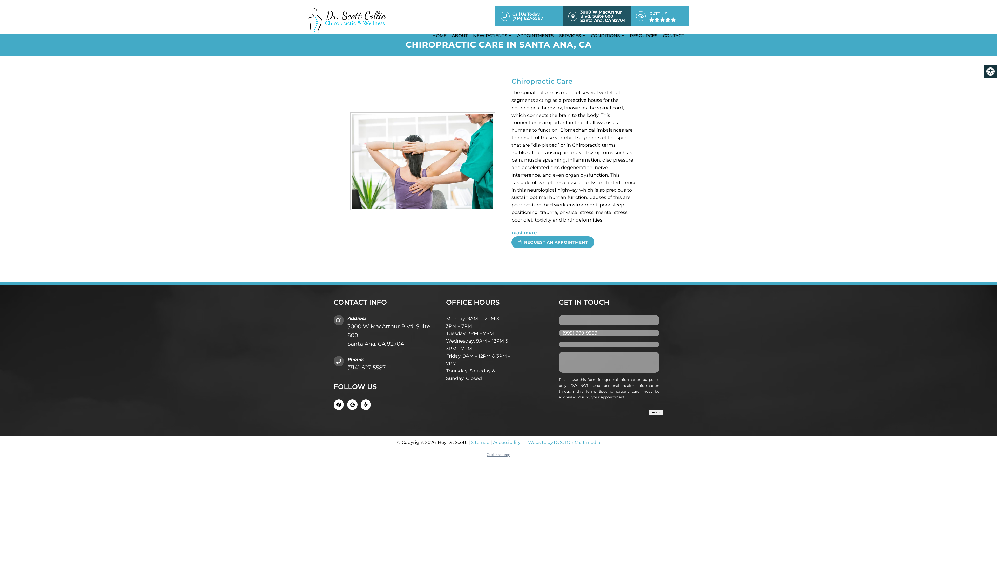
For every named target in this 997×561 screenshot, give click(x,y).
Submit (656, 412)
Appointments (535, 35)
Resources (644, 35)
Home (439, 35)
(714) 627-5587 (366, 367)
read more (524, 233)
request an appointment (555, 242)
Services (570, 35)
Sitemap (480, 442)
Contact (673, 35)
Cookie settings (498, 454)
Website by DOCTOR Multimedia (564, 442)
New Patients (490, 35)
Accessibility (506, 442)
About (460, 35)
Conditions (605, 35)
